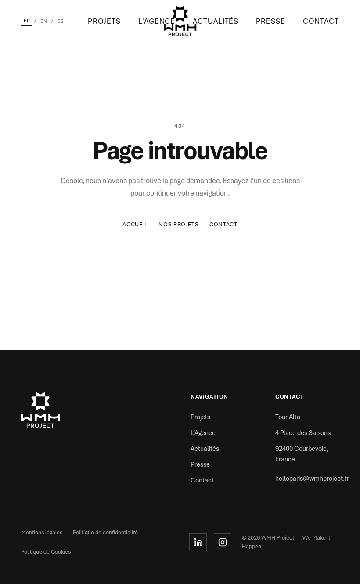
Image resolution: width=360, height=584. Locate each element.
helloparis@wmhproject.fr (312, 478)
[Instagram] (222, 542)
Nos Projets (178, 224)
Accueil (135, 224)
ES (61, 21)
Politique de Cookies (46, 551)
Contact (321, 21)
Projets (104, 21)
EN (43, 21)
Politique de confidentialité (105, 532)
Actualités (215, 21)
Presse (270, 21)
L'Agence (156, 21)
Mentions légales (41, 532)
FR (27, 21)
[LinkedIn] (198, 542)
